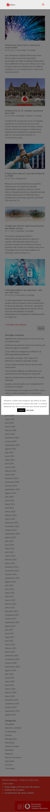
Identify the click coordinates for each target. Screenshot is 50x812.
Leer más (30, 410)
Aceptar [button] (21, 410)
